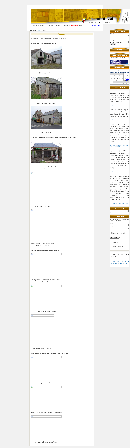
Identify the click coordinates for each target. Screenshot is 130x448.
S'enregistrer (116, 242)
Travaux (61, 34)
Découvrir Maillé (38, 25)
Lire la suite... (113, 105)
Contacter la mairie (54, 25)
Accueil (38, 30)
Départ (112, 34)
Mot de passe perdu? (119, 246)
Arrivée (112, 40)
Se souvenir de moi (118, 233)
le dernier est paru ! (74, 25)
